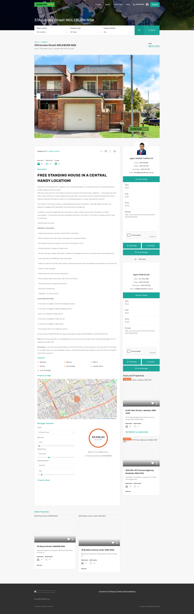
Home (36, 42)
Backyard (43, 362)
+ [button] (40, 381)
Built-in (95, 362)
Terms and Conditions (126, 592)
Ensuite (42, 366)
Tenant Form (118, 4)
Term (39, 427)
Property (98, 4)
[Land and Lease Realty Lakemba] (44, 6)
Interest (40, 437)
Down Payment (43, 461)
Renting (47, 599)
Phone (127, 203)
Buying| (36, 599)
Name (127, 185)
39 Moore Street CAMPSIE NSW (51, 546)
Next (156, 96)
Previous (38, 96)
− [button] (40, 384)
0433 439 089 (144, 282)
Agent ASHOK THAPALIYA (141, 158)
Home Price (41, 449)
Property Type (75, 28)
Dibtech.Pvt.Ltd (154, 606)
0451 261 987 (144, 166)
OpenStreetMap (106, 418)
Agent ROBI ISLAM (141, 274)
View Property (55, 537)
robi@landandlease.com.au (144, 289)
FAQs (128, 4)
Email (126, 194)
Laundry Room (98, 366)
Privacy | (113, 592)
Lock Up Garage (45, 370)
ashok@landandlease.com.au (144, 172)
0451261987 (139, 4)
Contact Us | (104, 592)
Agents (107, 4)
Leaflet (98, 418)
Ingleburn (44, 42)
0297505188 (143, 163)
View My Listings (141, 179)
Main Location (42, 28)
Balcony (69, 362)
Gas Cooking (70, 366)
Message (128, 212)
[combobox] (51, 32)
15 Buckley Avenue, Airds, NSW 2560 (97, 550)
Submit (155, 4)
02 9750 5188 (144, 279)
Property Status (109, 28)
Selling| (41, 599)
